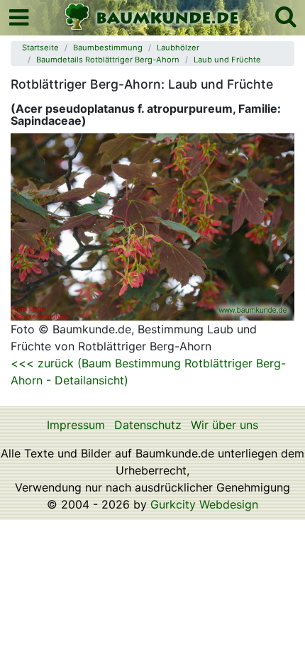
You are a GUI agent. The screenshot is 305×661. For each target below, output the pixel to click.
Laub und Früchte (227, 60)
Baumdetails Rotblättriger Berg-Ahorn (107, 60)
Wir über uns (224, 425)
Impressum (76, 425)
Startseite (40, 47)
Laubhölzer (178, 47)
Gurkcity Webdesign (204, 504)
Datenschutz (148, 425)
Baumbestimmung (108, 47)
